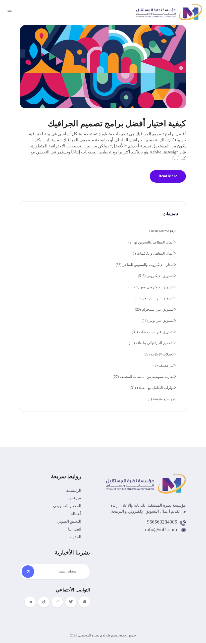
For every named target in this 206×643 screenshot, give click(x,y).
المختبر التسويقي (67, 506)
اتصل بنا (74, 529)
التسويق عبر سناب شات (153, 332)
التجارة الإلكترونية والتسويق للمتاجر (145, 265)
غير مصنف (163, 365)
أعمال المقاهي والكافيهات (153, 253)
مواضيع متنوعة (161, 399)
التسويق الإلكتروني (156, 276)
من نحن (74, 498)
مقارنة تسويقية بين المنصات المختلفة (143, 377)
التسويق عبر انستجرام (154, 309)
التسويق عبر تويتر (158, 321)
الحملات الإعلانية (159, 354)
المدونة (75, 537)
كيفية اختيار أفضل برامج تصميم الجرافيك (117, 123)
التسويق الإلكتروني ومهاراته (150, 287)
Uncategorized (161, 231)
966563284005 (162, 522)
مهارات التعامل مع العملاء (152, 388)
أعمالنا (75, 513)
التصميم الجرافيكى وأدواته (151, 343)
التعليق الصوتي (69, 521)
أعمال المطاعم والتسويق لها (151, 242)
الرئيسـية (73, 490)
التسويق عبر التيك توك (154, 298)
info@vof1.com (161, 529)
